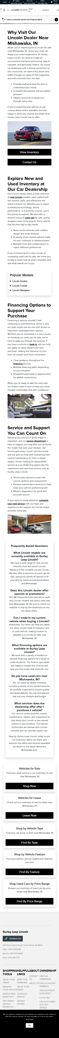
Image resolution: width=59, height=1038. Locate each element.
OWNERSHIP (48, 970)
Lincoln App (45, 998)
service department (36, 441)
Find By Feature (29, 871)
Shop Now (29, 786)
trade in (33, 344)
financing (17, 363)
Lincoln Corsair (19, 285)
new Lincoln (16, 197)
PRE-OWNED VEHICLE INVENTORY (8, 1004)
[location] (51, 2)
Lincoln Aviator (19, 281)
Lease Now (30, 815)
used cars (29, 217)
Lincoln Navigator (21, 290)
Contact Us (29, 162)
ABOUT (34, 970)
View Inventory (29, 152)
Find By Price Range (29, 901)
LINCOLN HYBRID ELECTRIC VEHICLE (47, 1005)
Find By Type (29, 842)
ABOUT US (34, 983)
